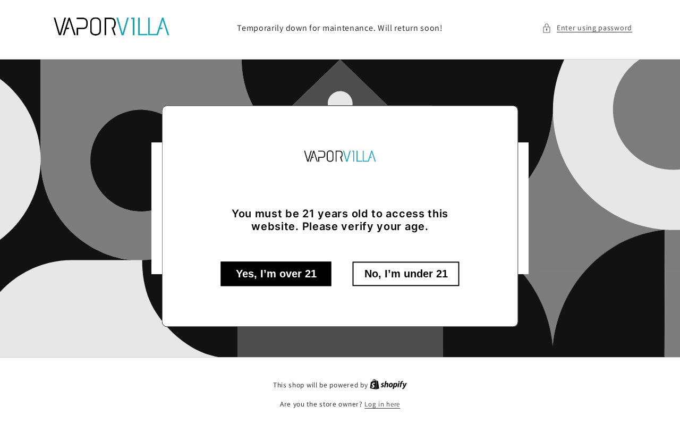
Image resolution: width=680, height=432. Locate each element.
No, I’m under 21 (406, 273)
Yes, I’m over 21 (276, 273)
